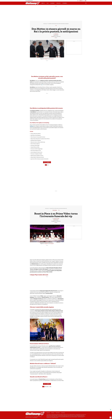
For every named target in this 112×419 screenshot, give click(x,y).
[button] (85, 3)
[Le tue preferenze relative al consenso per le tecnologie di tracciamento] (110, 417)
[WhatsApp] (84, 1)
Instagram (52, 58)
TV (47, 23)
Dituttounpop (45, 23)
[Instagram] (79, 1)
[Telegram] (81, 1)
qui (42, 84)
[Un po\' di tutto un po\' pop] (33, 3)
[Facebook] (78, 1)
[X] (82, 1)
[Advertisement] (56, 13)
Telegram (46, 58)
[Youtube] (85, 1)
